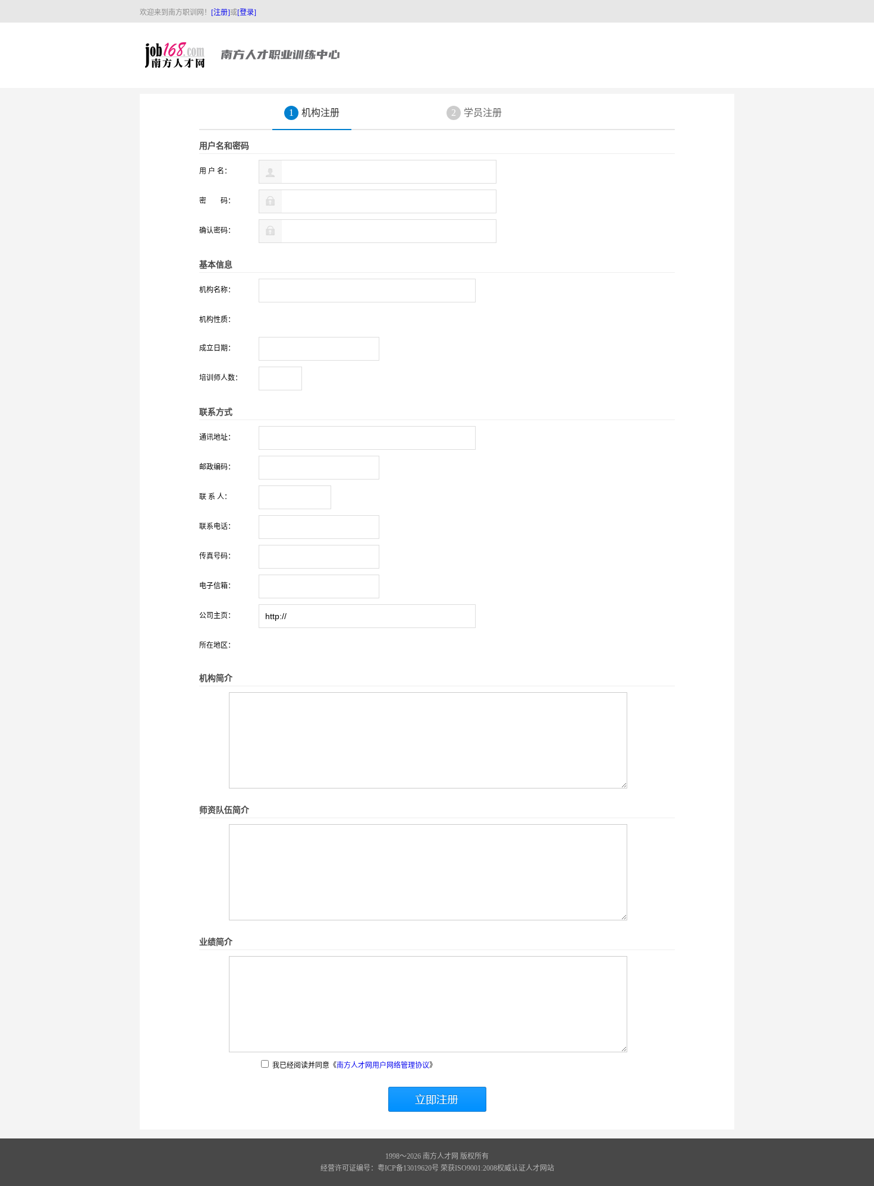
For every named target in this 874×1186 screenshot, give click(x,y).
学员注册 (476, 113)
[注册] (220, 12)
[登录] (246, 12)
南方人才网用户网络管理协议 (383, 1065)
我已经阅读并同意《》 (353, 1065)
